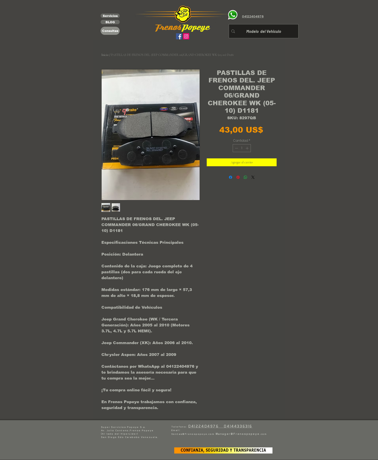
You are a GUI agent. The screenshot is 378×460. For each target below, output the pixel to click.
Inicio (104, 55)
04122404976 (206, 426)
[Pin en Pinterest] (238, 177)
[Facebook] (179, 36)
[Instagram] (186, 36)
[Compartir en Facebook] (230, 177)
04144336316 (238, 426)
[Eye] (232, 15)
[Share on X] (253, 177)
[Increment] (247, 148)
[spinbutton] (242, 148)
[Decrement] (236, 148)
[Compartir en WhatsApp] (245, 177)
